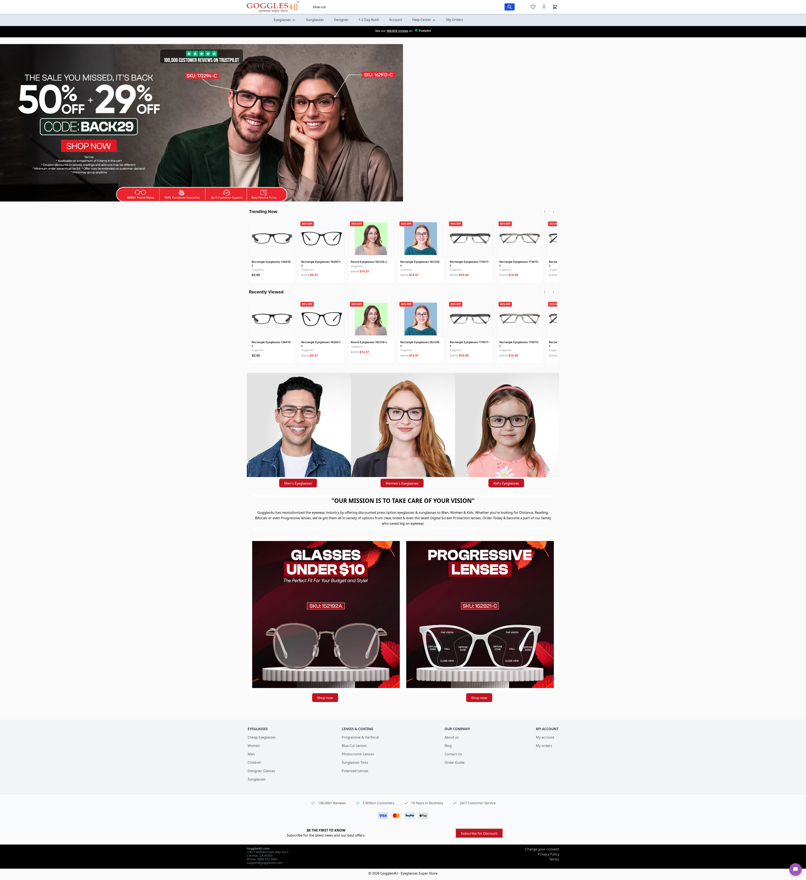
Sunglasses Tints (355, 762)
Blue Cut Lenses (354, 745)
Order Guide (454, 762)
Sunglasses (257, 779)
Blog (448, 745)
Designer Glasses (261, 771)
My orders (544, 745)
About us (452, 737)
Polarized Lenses (355, 771)
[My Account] (544, 6)
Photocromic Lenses (358, 754)
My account (545, 737)
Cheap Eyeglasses (262, 737)
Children (254, 762)
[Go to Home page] (273, 6)
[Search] (510, 6)
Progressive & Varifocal (360, 737)
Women (254, 745)
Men (251, 754)
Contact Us (453, 754)
